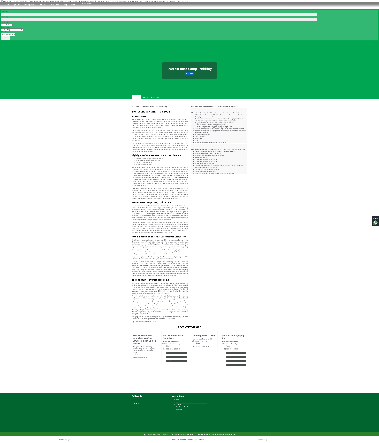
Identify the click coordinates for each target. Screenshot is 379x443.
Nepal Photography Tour (230, 341)
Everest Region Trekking (170, 341)
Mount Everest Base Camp (141, 167)
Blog (65, 5)
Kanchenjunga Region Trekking (202, 339)
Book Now (189, 73)
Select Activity (6, 27)
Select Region (5, 22)
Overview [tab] (136, 97)
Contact (72, 5)
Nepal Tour (16, 5)
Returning (4, 17)
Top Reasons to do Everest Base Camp (144, 322)
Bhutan (42, 5)
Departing (4, 11)
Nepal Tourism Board (182, 407)
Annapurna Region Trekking (142, 347)
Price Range (5, 32)
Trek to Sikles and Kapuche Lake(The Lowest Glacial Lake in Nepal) (144, 339)
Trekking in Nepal (30, 5)
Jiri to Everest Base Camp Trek (172, 336)
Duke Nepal (179, 409)
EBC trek (134, 283)
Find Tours (5, 38)
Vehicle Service (55, 5)
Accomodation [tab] (155, 97)
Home (8, 5)
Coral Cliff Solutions (199, 439)
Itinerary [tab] (145, 97)
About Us (178, 404)
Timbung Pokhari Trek (204, 335)
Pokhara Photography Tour (233, 336)
